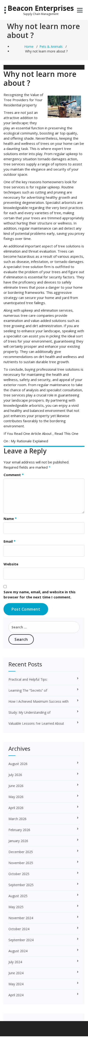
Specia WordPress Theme (46, 1028)
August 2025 (17, 896)
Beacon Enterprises (41, 8)
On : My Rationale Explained (26, 441)
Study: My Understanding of (29, 712)
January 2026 (18, 841)
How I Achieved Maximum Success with (38, 701)
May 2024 (15, 984)
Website (11, 564)
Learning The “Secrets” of (27, 690)
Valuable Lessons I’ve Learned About (36, 723)
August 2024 (17, 951)
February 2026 (19, 830)
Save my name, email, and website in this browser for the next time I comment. (40, 594)
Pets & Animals (51, 46)
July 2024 (15, 962)
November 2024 (20, 918)
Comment (14, 474)
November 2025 (20, 863)
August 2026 (17, 763)
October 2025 (18, 874)
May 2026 (15, 797)
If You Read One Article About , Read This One (41, 433)
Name (10, 518)
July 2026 (15, 774)
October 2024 (18, 929)
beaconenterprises (20, 67)
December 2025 (20, 852)
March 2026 (17, 819)
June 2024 (15, 973)
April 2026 (15, 808)
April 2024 (15, 995)
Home (29, 46)
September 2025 (21, 885)
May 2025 (15, 907)
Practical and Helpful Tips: (27, 679)
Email (9, 541)
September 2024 (21, 940)
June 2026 (15, 786)
